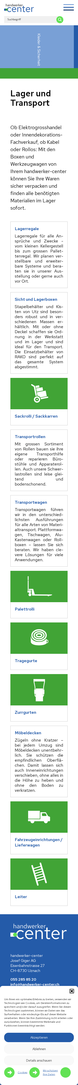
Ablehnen (39, 1049)
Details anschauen (39, 1060)
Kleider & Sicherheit (39, 49)
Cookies (22, 1072)
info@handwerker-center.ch (34, 984)
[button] (72, 991)
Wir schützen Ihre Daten (50, 1072)
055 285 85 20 (23, 979)
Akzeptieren (39, 1037)
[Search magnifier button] (59, 19)
